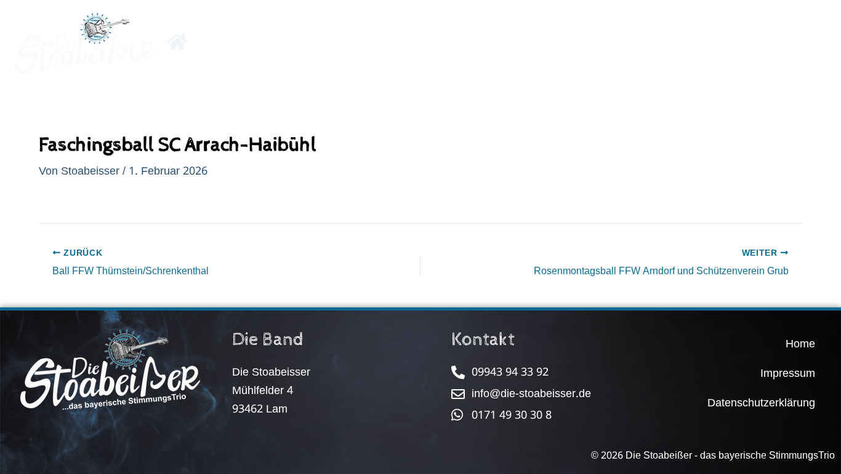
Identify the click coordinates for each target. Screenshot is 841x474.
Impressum (787, 373)
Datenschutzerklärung (761, 402)
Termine (452, 44)
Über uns (377, 44)
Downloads (536, 44)
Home (800, 343)
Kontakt (618, 44)
